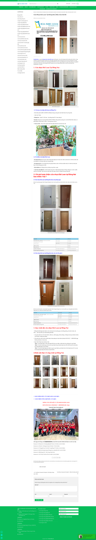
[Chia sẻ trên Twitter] (54, 457)
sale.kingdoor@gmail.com (74, 0)
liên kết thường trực (41, 462)
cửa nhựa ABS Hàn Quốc (22, 38)
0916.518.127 (68, 0)
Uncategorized (20, 72)
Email (50, 494)
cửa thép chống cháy (21, 61)
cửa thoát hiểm (20, 67)
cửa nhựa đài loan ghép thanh (23, 49)
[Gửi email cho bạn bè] (56, 457)
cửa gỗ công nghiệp (21, 22)
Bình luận (37, 484)
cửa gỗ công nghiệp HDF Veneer (24, 28)
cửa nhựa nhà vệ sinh (22, 55)
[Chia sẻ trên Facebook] (52, 457)
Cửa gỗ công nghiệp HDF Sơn (23, 26)
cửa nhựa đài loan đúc (22, 47)
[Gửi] (58, 4)
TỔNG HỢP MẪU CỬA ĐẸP (48, 399)
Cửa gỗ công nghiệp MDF (22, 31)
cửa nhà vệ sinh (20, 36)
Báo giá (19, 15)
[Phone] (1, 532)
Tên (36, 494)
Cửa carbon (20, 16)
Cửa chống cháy (21, 18)
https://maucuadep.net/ (53, 338)
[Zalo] (1, 535)
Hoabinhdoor (36, 59)
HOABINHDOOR (48, 441)
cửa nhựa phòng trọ (21, 59)
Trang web (66, 494)
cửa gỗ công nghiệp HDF (22, 24)
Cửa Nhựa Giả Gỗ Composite (51, 8)
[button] (68, 4)
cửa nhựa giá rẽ (20, 53)
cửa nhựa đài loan (21, 45)
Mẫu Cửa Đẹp (20, 69)
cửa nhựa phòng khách (22, 57)
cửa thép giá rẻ (20, 63)
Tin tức (19, 70)
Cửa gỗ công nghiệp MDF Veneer (24, 33)
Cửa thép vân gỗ (21, 65)
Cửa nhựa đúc (42, 8)
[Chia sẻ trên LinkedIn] (59, 457)
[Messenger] (1, 538)
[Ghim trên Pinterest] (58, 457)
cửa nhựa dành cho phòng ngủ (23, 42)
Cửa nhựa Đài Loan (40, 253)
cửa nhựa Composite (21, 40)
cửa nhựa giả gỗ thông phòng (23, 51)
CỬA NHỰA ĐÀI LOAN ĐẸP (51, 396)
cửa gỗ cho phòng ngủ (22, 20)
